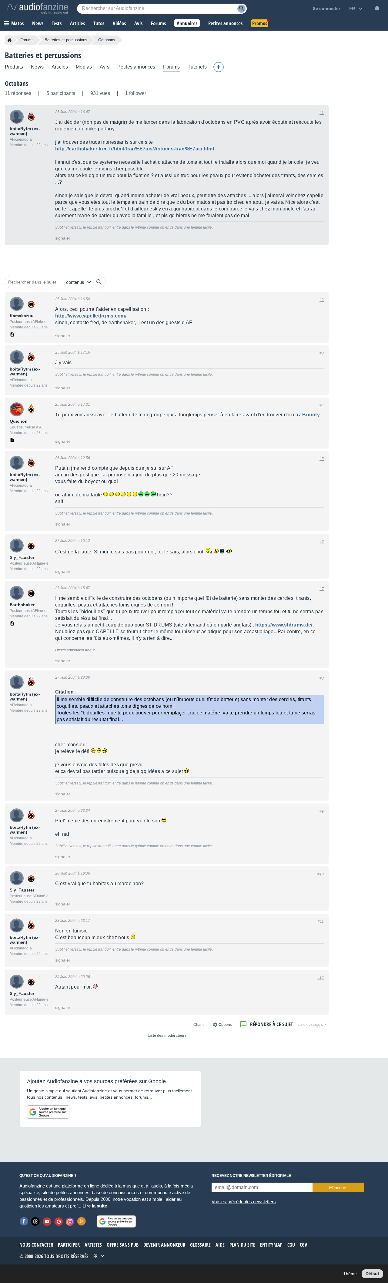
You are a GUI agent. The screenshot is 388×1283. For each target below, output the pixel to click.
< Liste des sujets (312, 1025)
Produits (14, 66)
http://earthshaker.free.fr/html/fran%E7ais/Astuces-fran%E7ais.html (134, 148)
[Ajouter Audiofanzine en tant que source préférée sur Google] (48, 1112)
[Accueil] (9, 40)
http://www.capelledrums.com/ (90, 315)
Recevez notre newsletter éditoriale (251, 1176)
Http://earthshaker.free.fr (75, 650)
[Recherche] (241, 9)
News (37, 66)
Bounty (311, 414)
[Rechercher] (99, 282)
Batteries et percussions (66, 40)
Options (225, 1025)
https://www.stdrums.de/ (283, 624)
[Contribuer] (218, 67)
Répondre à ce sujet (271, 1024)
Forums (27, 40)
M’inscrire (338, 1187)
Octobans (16, 83)
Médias (84, 66)
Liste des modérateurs (167, 1035)
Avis (104, 66)
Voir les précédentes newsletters (244, 1201)
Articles (60, 66)
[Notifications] (377, 8)
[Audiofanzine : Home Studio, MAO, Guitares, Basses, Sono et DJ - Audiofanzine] (37, 8)
